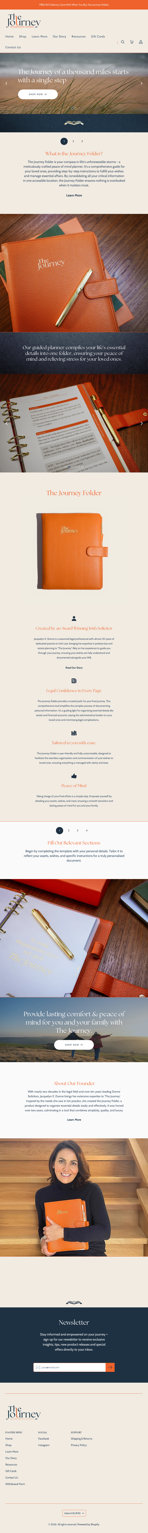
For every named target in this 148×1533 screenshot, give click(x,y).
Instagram (43, 1445)
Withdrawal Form (15, 1484)
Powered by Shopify (88, 1524)
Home (9, 36)
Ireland (72, 1513)
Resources (79, 36)
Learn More (39, 36)
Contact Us (13, 47)
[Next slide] (141, 83)
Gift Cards (98, 36)
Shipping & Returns (81, 1438)
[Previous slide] (6, 83)
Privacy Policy (79, 1445)
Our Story (59, 36)
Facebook (43, 1438)
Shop (22, 36)
